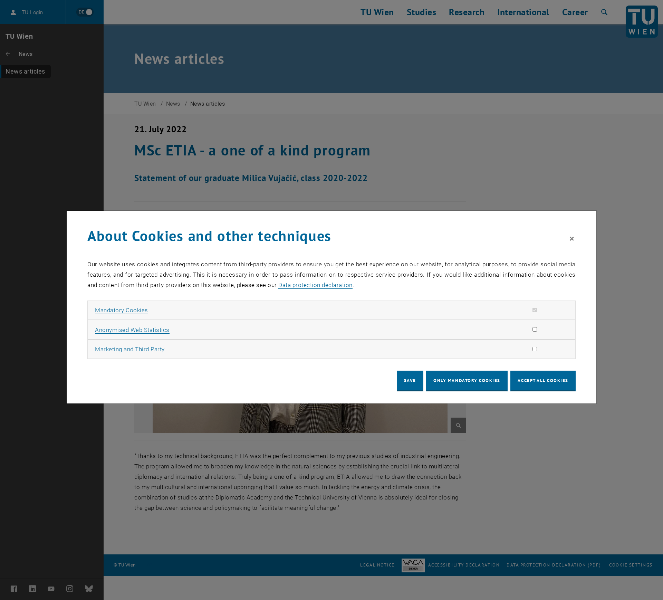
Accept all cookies (543, 380)
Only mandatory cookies (466, 380)
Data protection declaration (315, 285)
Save (410, 380)
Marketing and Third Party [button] (130, 349)
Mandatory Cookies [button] (121, 310)
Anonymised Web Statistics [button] (132, 329)
